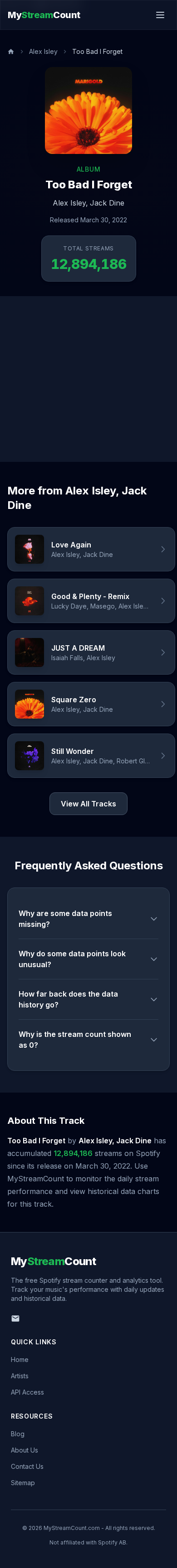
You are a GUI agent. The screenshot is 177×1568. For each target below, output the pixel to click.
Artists (20, 1376)
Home (20, 1359)
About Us (24, 1450)
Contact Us (27, 1466)
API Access (27, 1392)
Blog (18, 1434)
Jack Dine (107, 202)
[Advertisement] (88, 379)
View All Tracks (88, 803)
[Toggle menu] (160, 15)
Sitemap (23, 1482)
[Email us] (15, 1318)
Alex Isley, (70, 202)
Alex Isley (43, 51)
